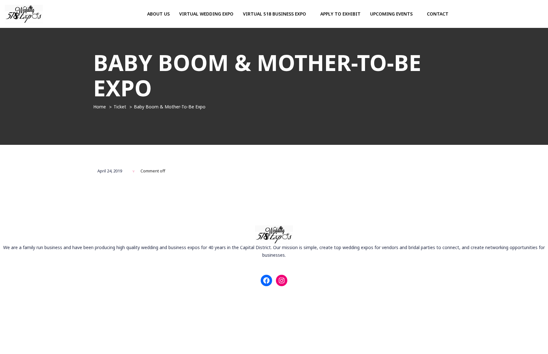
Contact (437, 14)
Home (99, 107)
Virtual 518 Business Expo (275, 14)
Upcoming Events (392, 14)
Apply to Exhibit (340, 14)
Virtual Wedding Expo (206, 14)
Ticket (120, 107)
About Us (158, 14)
